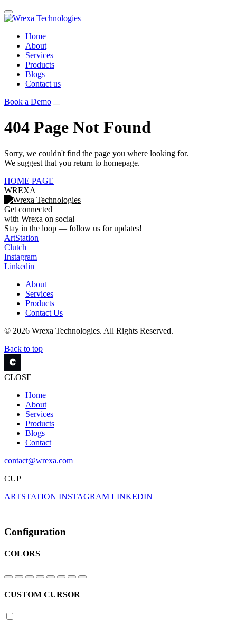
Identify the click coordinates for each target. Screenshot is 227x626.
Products (39, 64)
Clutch (15, 247)
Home (35, 36)
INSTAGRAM (84, 496)
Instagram (20, 256)
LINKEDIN (132, 496)
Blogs (35, 74)
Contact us (43, 83)
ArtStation (21, 237)
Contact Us (44, 312)
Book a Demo (27, 101)
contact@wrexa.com (38, 460)
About (35, 45)
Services (39, 55)
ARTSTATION (30, 496)
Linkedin (19, 266)
